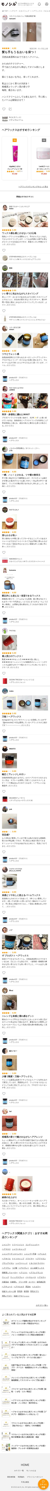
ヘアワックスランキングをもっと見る (33, 187)
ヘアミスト (23, 1273)
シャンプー (6, 1245)
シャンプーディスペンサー (12, 1254)
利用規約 (21, 1477)
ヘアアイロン (40, 1259)
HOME (25, 1465)
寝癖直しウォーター (10, 1273)
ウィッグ (5, 1277)
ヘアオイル (6, 1259)
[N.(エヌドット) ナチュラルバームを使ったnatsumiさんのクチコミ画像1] (11, 31)
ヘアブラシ (6, 1268)
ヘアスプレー (24, 1268)
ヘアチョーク (7, 1287)
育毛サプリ (34, 1291)
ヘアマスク (6, 1249)
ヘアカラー (41, 1277)
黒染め (28, 1287)
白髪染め (5, 1282)
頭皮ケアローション (21, 1296)
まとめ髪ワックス (37, 1268)
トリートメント (18, 1245)
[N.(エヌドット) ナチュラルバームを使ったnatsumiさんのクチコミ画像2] (32, 31)
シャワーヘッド (21, 1263)
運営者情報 (11, 1477)
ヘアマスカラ (19, 1287)
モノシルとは (31, 1471)
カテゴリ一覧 (19, 1471)
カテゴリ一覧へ (42, 1305)
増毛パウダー (7, 1296)
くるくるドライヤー (37, 1263)
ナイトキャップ (18, 1259)
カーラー (32, 1282)
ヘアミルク (42, 1254)
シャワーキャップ (19, 1249)
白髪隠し (13, 1282)
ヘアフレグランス (36, 1273)
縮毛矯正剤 (41, 1282)
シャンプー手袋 (30, 1254)
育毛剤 (19, 1291)
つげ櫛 (14, 1268)
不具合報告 (25, 1482)
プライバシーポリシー (35, 1477)
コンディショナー (32, 1245)
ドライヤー (29, 1259)
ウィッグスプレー (17, 1277)
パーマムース (30, 1277)
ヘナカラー (36, 1287)
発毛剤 (26, 1291)
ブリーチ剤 (23, 1282)
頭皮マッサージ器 (9, 1291)
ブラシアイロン (8, 1263)
